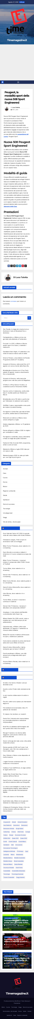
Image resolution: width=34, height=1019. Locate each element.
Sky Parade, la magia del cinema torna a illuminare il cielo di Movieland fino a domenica (16, 331)
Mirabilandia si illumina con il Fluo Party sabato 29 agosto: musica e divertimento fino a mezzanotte (16, 372)
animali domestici (22, 822)
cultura (5, 835)
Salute (5, 495)
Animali (5, 469)
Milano (12, 854)
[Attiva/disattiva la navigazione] (18, 82)
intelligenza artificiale (9, 851)
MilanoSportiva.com (11, 528)
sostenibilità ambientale (18, 871)
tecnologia (7, 874)
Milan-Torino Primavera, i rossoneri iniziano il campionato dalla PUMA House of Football (16, 562)
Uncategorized (7, 513)
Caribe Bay (7, 832)
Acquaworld (7, 822)
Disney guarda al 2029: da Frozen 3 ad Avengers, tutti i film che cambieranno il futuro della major (15, 749)
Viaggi (5, 517)
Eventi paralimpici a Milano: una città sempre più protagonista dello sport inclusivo (14, 655)
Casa (4, 473)
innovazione (19, 845)
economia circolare (20, 835)
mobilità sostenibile (19, 858)
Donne (5, 482)
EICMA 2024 (7, 838)
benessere (24, 825)
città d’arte (21, 832)
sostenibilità (7, 871)
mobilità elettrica (8, 858)
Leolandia (6, 854)
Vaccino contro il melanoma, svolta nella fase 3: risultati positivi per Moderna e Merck (16, 393)
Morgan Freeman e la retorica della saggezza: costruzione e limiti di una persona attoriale (14, 734)
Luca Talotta (16, 107)
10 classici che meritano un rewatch (14, 714)
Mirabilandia (19, 854)
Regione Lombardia (9, 491)
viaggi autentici (20, 877)
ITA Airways (20, 851)
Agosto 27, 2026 (11, 906)
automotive (16, 825)
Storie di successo (9, 504)
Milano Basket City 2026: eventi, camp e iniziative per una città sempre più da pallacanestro (16, 620)
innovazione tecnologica (10, 848)
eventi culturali (13, 841)
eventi (5, 841)
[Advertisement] (17, 62)
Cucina (5, 477)
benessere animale (9, 828)
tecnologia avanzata (17, 874)
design (11, 835)
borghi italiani (19, 828)
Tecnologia (6, 508)
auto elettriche (7, 825)
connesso (14, 301)
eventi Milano (22, 841)
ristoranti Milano (8, 864)
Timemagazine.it (17, 40)
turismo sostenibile (9, 877)
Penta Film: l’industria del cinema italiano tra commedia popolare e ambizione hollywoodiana (16, 720)
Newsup (27, 1001)
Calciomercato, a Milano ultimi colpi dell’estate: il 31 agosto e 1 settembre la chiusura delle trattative (15, 628)
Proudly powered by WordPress (12, 1001)
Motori (5, 486)
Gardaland (6, 845)
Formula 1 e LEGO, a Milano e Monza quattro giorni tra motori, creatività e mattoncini (15, 345)
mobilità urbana (8, 861)
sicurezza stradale (9, 867)
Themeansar (17, 1003)
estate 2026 (23, 838)
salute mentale (18, 864)
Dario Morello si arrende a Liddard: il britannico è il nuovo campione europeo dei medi (17, 554)
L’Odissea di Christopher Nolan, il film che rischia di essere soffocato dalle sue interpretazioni (16, 809)
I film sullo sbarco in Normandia (13, 796)
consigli (28, 832)
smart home (19, 867)
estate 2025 (15, 838)
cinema (14, 832)
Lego (26, 851)
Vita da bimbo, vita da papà (11, 522)
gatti (12, 845)
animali (14, 822)
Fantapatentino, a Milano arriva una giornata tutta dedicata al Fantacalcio (16, 922)
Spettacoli (6, 500)
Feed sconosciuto (10, 670)
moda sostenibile (19, 861)
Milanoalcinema (9, 677)
